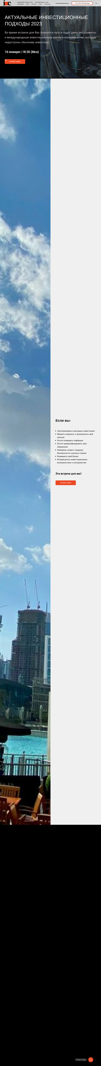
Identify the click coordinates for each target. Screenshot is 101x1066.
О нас (40, 4)
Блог (27, 4)
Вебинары (21, 4)
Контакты (47, 4)
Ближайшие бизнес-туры (25, 2)
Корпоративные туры (42, 2)
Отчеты (34, 4)
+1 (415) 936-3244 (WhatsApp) (82, 3)
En (96, 3)
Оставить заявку (15, 61)
